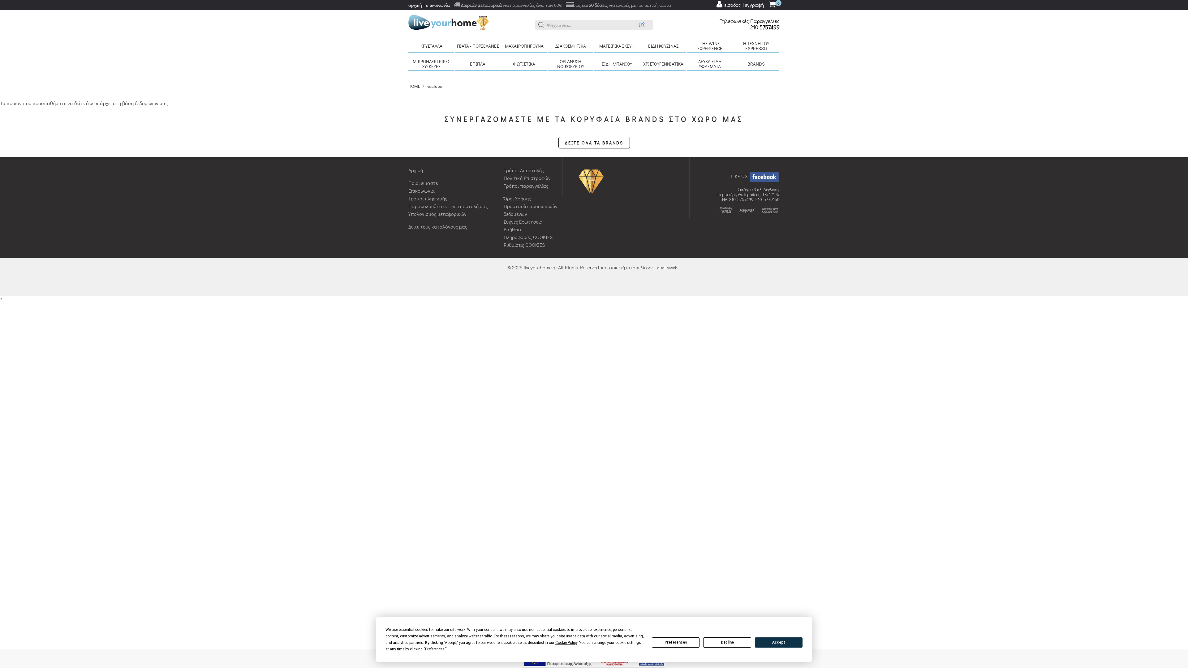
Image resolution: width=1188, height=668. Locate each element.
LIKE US (740, 176)
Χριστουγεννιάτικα (663, 64)
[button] (541, 25)
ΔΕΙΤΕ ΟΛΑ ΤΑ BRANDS (594, 143)
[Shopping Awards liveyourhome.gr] (593, 181)
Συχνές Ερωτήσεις (523, 221)
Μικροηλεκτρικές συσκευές (431, 63)
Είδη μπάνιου (617, 64)
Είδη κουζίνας (663, 46)
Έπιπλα (477, 64)
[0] (772, 5)
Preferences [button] (435, 649)
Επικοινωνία (421, 190)
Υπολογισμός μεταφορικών (437, 214)
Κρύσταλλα (431, 46)
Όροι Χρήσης (517, 198)
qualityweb (667, 268)
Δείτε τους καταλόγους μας (437, 226)
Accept (778, 642)
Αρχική (415, 170)
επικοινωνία (438, 5)
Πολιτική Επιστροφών (527, 178)
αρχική (415, 5)
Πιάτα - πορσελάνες (478, 46)
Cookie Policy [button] (566, 642)
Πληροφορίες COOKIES (528, 237)
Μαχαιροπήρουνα (524, 46)
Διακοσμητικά (570, 46)
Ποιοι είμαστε (423, 183)
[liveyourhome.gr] (448, 21)
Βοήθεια (512, 229)
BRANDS (756, 64)
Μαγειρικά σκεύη (617, 46)
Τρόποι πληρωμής (427, 198)
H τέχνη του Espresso (756, 45)
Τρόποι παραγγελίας (526, 185)
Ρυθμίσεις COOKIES (524, 245)
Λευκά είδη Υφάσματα (709, 63)
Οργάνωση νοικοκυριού (570, 63)
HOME (414, 86)
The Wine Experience (709, 45)
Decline (727, 642)
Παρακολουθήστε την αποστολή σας (448, 206)
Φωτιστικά (524, 64)
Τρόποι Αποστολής (524, 170)
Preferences (676, 642)
